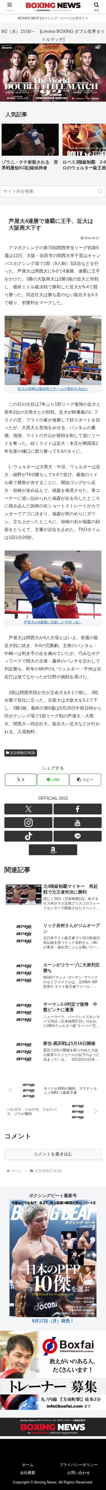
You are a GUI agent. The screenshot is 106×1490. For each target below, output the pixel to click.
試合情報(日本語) (22, 753)
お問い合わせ (78, 1472)
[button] (96, 148)
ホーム (27, 1465)
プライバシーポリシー (79, 1465)
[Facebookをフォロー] (78, 809)
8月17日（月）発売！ (53, 1321)
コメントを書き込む (53, 1154)
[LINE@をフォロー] (78, 836)
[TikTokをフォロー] (28, 836)
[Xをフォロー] (28, 809)
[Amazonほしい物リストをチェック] (53, 849)
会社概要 (27, 1472)
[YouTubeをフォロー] (78, 822)
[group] (30, 149)
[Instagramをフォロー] (28, 822)
